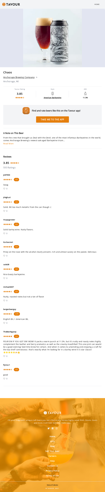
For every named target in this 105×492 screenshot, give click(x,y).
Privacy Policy (52, 470)
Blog (52, 446)
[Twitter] (48, 427)
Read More (8, 143)
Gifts (52, 441)
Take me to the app (52, 119)
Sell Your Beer (52, 451)
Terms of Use (52, 475)
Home (97, 4)
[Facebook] (53, 427)
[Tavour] (52, 411)
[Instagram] (57, 427)
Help (52, 461)
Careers (52, 456)
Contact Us (52, 466)
